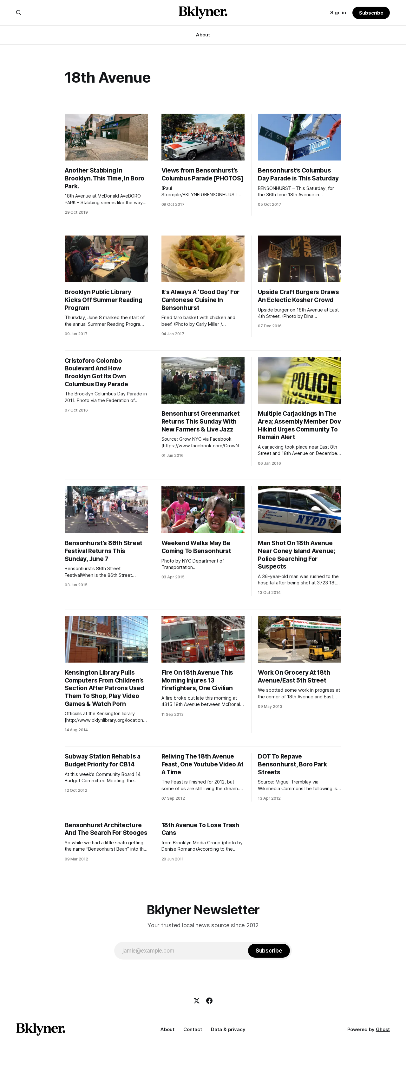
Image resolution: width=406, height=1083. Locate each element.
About (203, 35)
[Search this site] (19, 13)
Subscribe (371, 13)
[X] (196, 1001)
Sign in (338, 12)
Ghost (383, 1029)
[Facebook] (209, 1001)
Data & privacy (228, 1029)
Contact (192, 1029)
